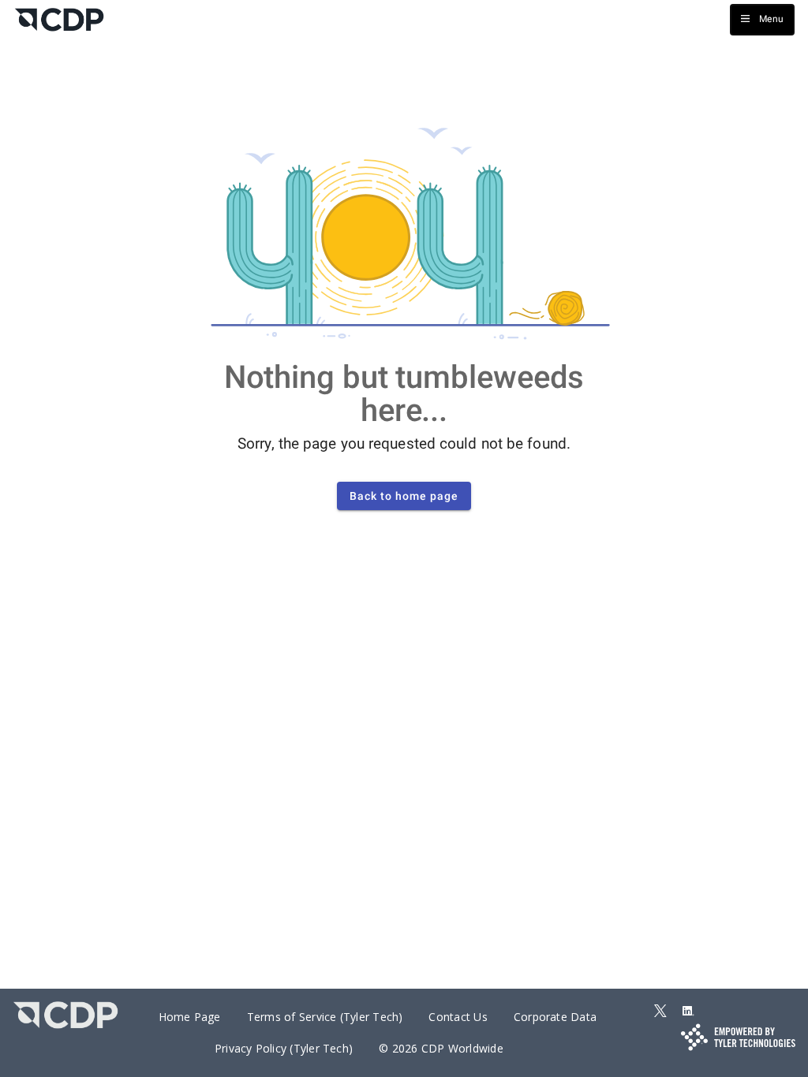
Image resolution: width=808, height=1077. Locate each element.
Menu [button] (771, 18)
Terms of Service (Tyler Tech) (325, 1016)
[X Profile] (660, 1011)
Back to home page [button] (404, 496)
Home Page (190, 1016)
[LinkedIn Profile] (688, 1011)
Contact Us (457, 1016)
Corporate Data (555, 1016)
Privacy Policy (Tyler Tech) (284, 1048)
